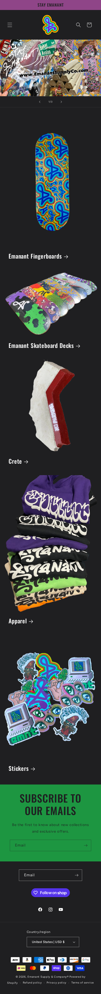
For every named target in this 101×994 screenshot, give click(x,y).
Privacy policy (56, 982)
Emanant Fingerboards (35, 256)
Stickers (19, 768)
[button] (9, 25)
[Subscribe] (85, 845)
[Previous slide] (39, 101)
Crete (15, 461)
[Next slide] (61, 101)
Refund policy (32, 982)
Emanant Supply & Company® (48, 976)
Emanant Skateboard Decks (41, 345)
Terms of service (82, 982)
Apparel (18, 621)
